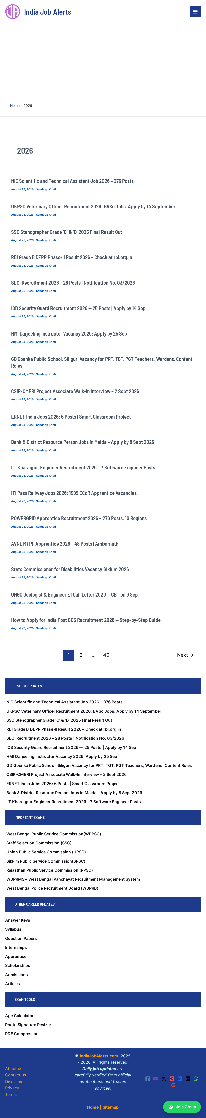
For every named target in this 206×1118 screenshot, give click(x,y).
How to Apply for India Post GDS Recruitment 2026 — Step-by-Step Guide (86, 620)
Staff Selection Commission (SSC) (39, 842)
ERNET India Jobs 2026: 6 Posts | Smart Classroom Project (71, 416)
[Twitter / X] (163, 1078)
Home (93, 1107)
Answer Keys (17, 920)
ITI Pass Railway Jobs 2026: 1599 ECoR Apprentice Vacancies (74, 493)
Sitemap (110, 1107)
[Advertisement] (103, 61)
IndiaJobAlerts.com (99, 1055)
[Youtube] (155, 1078)
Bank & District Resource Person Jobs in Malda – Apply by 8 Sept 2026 (82, 442)
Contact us (15, 1074)
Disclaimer (15, 1081)
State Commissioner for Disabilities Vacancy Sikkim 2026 (70, 569)
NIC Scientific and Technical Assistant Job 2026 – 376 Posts (72, 181)
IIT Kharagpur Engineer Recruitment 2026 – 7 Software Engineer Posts (83, 467)
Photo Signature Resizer (28, 1024)
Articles (12, 983)
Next (185, 655)
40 (106, 655)
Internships (16, 947)
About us (13, 1068)
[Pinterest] (171, 1078)
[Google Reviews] (173, 1085)
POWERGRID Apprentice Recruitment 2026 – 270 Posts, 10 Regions (79, 518)
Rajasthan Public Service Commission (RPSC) (49, 870)
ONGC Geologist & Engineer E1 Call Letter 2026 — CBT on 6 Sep (74, 594)
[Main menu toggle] (195, 11)
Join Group (186, 1107)
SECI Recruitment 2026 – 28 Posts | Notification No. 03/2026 (73, 282)
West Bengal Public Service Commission (44, 833)
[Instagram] (187, 1078)
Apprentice (15, 956)
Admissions (16, 974)
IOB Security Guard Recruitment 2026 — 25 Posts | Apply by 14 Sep (78, 308)
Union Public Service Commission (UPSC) (46, 851)
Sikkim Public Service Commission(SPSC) (45, 861)
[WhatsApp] (195, 1078)
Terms (11, 1094)
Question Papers (21, 938)
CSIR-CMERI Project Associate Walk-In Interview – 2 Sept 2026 (75, 391)
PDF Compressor (21, 1033)
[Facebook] (147, 1078)
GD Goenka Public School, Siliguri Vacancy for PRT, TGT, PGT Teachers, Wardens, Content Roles (99, 765)
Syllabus (13, 929)
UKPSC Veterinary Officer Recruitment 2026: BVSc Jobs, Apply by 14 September (93, 206)
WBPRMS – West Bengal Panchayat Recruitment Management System (73, 879)
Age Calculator (19, 1015)
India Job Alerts (47, 11)
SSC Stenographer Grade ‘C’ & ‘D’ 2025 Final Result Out (66, 232)
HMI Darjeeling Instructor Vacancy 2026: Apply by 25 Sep (69, 333)
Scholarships (17, 965)
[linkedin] (179, 1078)
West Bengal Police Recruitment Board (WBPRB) (52, 888)
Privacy (12, 1087)
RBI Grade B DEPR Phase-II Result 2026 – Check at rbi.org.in (71, 257)
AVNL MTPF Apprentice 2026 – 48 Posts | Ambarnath (64, 543)
